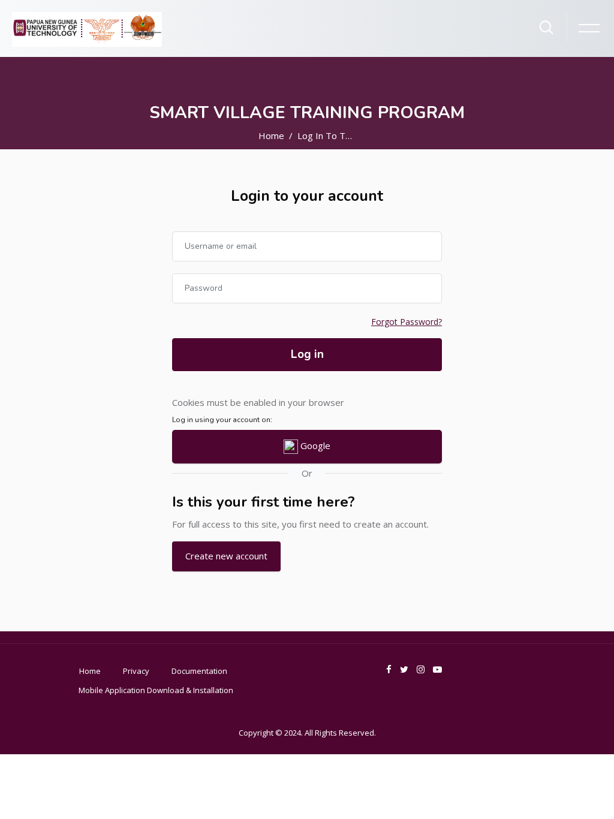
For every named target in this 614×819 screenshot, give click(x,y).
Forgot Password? (406, 321)
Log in (307, 354)
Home (271, 135)
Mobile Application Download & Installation (156, 690)
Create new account (226, 556)
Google (314, 445)
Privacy (136, 671)
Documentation (199, 671)
